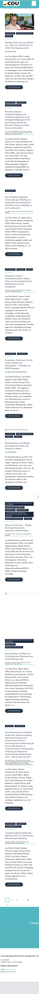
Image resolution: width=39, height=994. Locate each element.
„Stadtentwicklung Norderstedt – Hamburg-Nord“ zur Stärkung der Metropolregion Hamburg (19, 835)
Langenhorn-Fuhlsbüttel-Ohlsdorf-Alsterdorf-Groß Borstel (16, 514)
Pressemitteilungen (24, 33)
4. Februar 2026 (9, 650)
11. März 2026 (9, 356)
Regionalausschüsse (14, 518)
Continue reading (14, 87)
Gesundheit (10, 353)
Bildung (9, 726)
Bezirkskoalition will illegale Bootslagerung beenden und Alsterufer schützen (17, 446)
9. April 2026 (8, 193)
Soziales (21, 269)
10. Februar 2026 (9, 521)
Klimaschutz (22, 510)
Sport (30, 269)
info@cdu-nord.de (11, 969)
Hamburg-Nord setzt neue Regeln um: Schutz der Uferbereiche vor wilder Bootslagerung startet (19, 45)
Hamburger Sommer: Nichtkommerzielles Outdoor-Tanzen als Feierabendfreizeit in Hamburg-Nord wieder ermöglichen (18, 281)
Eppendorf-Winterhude (14, 507)
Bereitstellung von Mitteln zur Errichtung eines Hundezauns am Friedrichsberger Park (19, 656)
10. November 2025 (10, 829)
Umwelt (9, 36)
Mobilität (21, 102)
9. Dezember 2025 (10, 729)
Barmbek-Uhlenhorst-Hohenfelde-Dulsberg (19, 503)
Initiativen (10, 102)
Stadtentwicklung (13, 105)
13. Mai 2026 (8, 39)
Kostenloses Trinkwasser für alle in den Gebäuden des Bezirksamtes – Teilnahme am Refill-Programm (19, 364)
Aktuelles (10, 33)
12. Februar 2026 (9, 439)
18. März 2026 (9, 272)
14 (28, 899)
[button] (34, 3)
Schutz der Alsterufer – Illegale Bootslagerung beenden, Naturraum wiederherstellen (18, 528)
